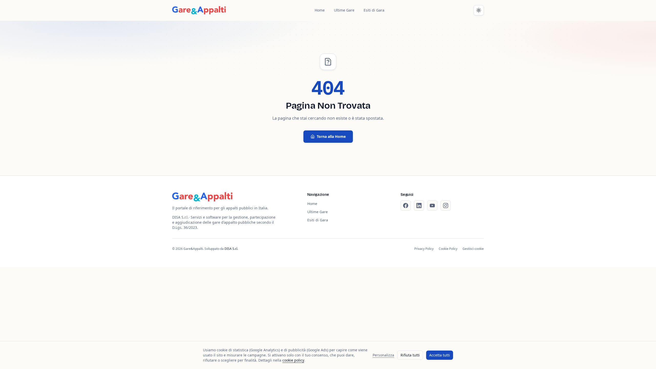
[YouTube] (432, 205)
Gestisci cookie (473, 249)
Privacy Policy (424, 249)
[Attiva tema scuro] (479, 10)
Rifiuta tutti (410, 355)
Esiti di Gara (374, 10)
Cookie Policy (448, 249)
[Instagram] (445, 205)
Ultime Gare (344, 10)
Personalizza (383, 355)
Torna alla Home (331, 136)
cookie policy (293, 360)
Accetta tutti (439, 355)
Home (320, 10)
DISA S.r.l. (231, 249)
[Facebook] (406, 205)
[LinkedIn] (419, 205)
